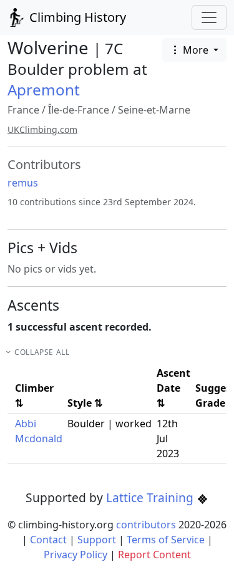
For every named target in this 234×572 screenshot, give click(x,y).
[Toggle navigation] (209, 17)
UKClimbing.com (42, 129)
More (195, 50)
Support (96, 539)
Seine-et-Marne (154, 110)
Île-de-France (78, 110)
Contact (48, 539)
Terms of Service (166, 539)
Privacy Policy (75, 554)
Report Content (154, 554)
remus (22, 183)
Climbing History (76, 17)
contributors (146, 524)
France (23, 110)
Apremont (43, 89)
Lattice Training (151, 497)
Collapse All (41, 352)
